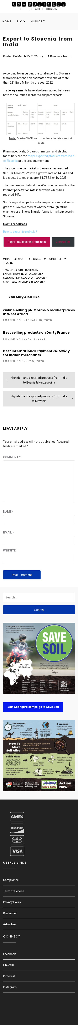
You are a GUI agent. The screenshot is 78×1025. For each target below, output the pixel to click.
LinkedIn (8, 965)
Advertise (9, 924)
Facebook (9, 954)
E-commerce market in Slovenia (30, 168)
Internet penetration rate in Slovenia (26, 190)
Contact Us (63, 241)
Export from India (26, 270)
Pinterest (9, 976)
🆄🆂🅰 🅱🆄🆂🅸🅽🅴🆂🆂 (39, 4)
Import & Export (15, 259)
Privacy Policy (12, 902)
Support (37, 21)
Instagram (10, 987)
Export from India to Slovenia (23, 273)
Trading (8, 262)
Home (7, 21)
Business (35, 259)
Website (9, 550)
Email (8, 532)
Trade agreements (15, 90)
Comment (12, 457)
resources (26, 73)
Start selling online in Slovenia (24, 281)
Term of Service (13, 891)
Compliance (11, 880)
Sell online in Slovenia (18, 277)
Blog (21, 21)
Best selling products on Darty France (36, 332)
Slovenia (41, 277)
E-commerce (54, 259)
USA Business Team (57, 56)
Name (8, 511)
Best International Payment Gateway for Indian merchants (36, 353)
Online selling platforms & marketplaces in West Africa (39, 312)
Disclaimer (10, 913)
